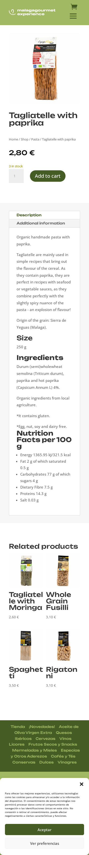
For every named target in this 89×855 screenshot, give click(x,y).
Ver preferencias (44, 843)
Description (29, 215)
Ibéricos (23, 738)
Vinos (65, 738)
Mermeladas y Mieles (34, 750)
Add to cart (48, 176)
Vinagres (67, 762)
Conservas (23, 762)
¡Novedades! (42, 726)
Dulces (46, 762)
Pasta (35, 139)
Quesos (64, 732)
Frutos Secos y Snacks (52, 744)
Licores (16, 744)
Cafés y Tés (63, 756)
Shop (24, 139)
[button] (81, 784)
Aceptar (44, 829)
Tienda (18, 726)
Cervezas (45, 738)
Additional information (41, 223)
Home (13, 139)
